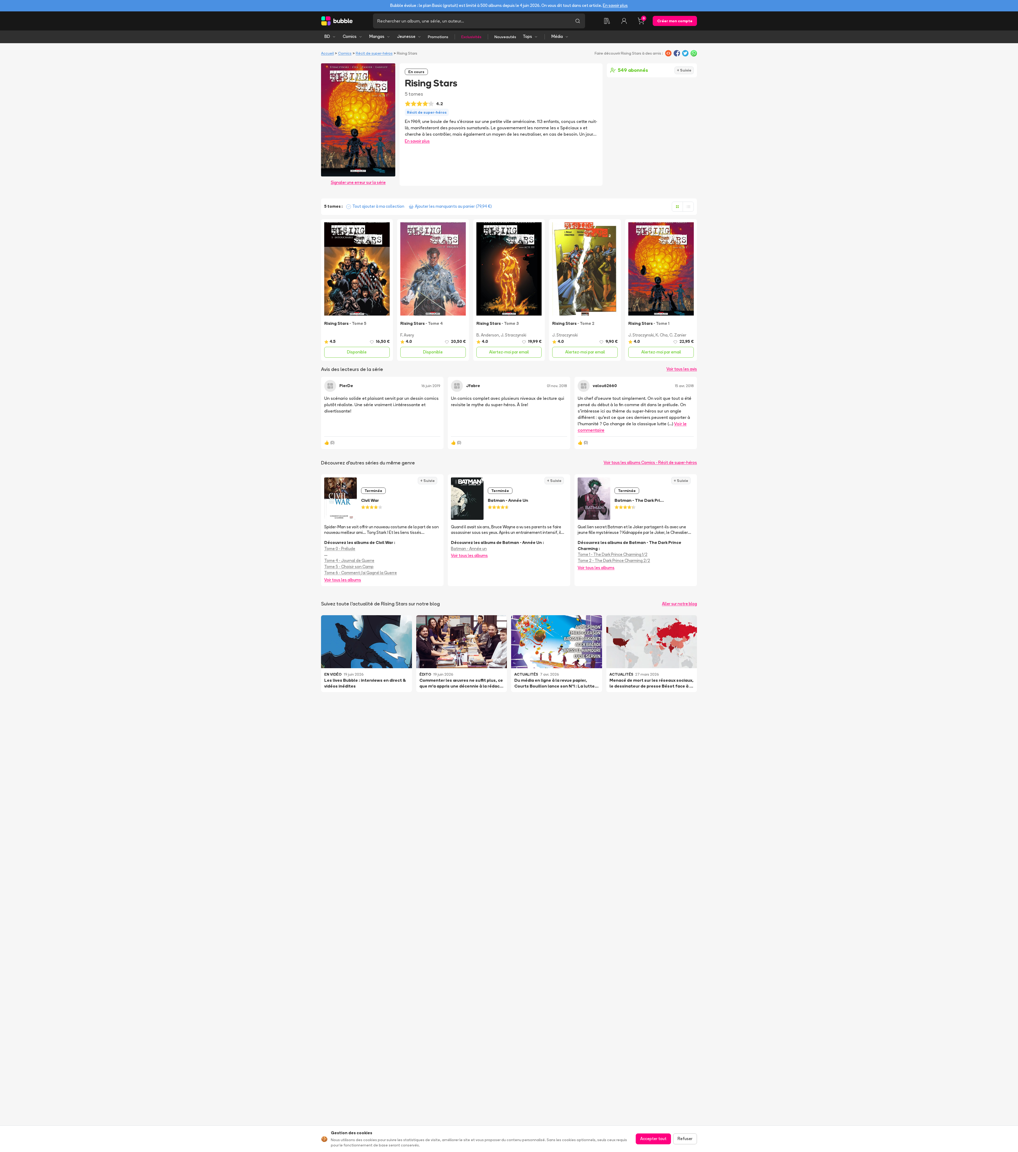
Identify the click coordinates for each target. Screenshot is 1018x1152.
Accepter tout (653, 1138)
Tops (527, 36)
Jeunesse (406, 36)
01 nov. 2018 (557, 385)
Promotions (438, 36)
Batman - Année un (469, 548)
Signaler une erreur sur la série (358, 182)
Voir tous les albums (342, 579)
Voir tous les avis (681, 368)
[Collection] (607, 21)
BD (327, 36)
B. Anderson (487, 335)
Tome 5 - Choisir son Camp (349, 566)
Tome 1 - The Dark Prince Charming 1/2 (612, 554)
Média (557, 36)
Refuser (685, 1138)
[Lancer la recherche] (577, 21)
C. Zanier (677, 335)
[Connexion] (624, 21)
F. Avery (407, 335)
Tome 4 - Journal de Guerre (349, 560)
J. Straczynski (513, 335)
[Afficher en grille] (677, 206)
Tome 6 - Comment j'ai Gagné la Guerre (360, 572)
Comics (350, 36)
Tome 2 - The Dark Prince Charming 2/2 (614, 560)
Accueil (327, 53)
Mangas (376, 36)
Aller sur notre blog (679, 603)
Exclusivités (471, 36)
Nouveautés (505, 36)
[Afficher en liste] (688, 206)
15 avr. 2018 (684, 385)
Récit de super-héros (374, 53)
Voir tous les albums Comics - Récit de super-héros (650, 462)
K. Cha (662, 335)
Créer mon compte (674, 21)
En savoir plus (615, 5)
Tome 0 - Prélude (339, 548)
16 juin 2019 (431, 385)
